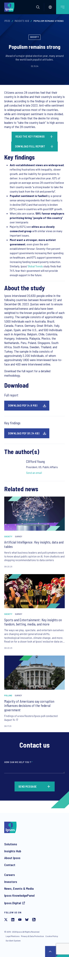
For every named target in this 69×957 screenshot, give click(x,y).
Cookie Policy (51, 936)
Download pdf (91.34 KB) (24, 433)
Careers (9, 875)
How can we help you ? (18, 762)
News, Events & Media (19, 888)
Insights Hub (22, 20)
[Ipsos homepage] (10, 7)
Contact (9, 865)
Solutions (10, 844)
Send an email (34, 472)
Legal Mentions (13, 936)
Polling (8, 695)
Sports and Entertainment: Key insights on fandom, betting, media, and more (33, 622)
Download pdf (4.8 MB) (23, 405)
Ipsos (7, 20)
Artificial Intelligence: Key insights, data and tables (33, 544)
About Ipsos (12, 858)
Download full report (30, 146)
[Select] (50, 7)
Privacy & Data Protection (32, 936)
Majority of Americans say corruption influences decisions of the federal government (29, 705)
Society (34, 37)
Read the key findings (30, 136)
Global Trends (35, 266)
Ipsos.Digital (12, 903)
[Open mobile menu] (62, 7)
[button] (38, 7)
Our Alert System (13, 940)
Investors (10, 882)
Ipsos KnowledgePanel (19, 895)
